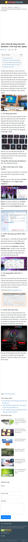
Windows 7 (4, 49)
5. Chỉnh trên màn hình (8, 66)
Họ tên (3, 486)
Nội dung (3, 501)
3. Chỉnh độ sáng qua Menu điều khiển (11, 62)
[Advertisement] (14, 27)
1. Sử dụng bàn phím (7, 58)
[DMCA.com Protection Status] (6, 530)
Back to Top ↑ (24, 540)
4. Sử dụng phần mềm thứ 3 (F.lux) (11, 64)
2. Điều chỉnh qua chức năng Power (11, 60)
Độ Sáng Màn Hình (10, 394)
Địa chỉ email (4, 493)
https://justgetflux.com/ (16, 290)
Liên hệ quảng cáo (5, 533)
